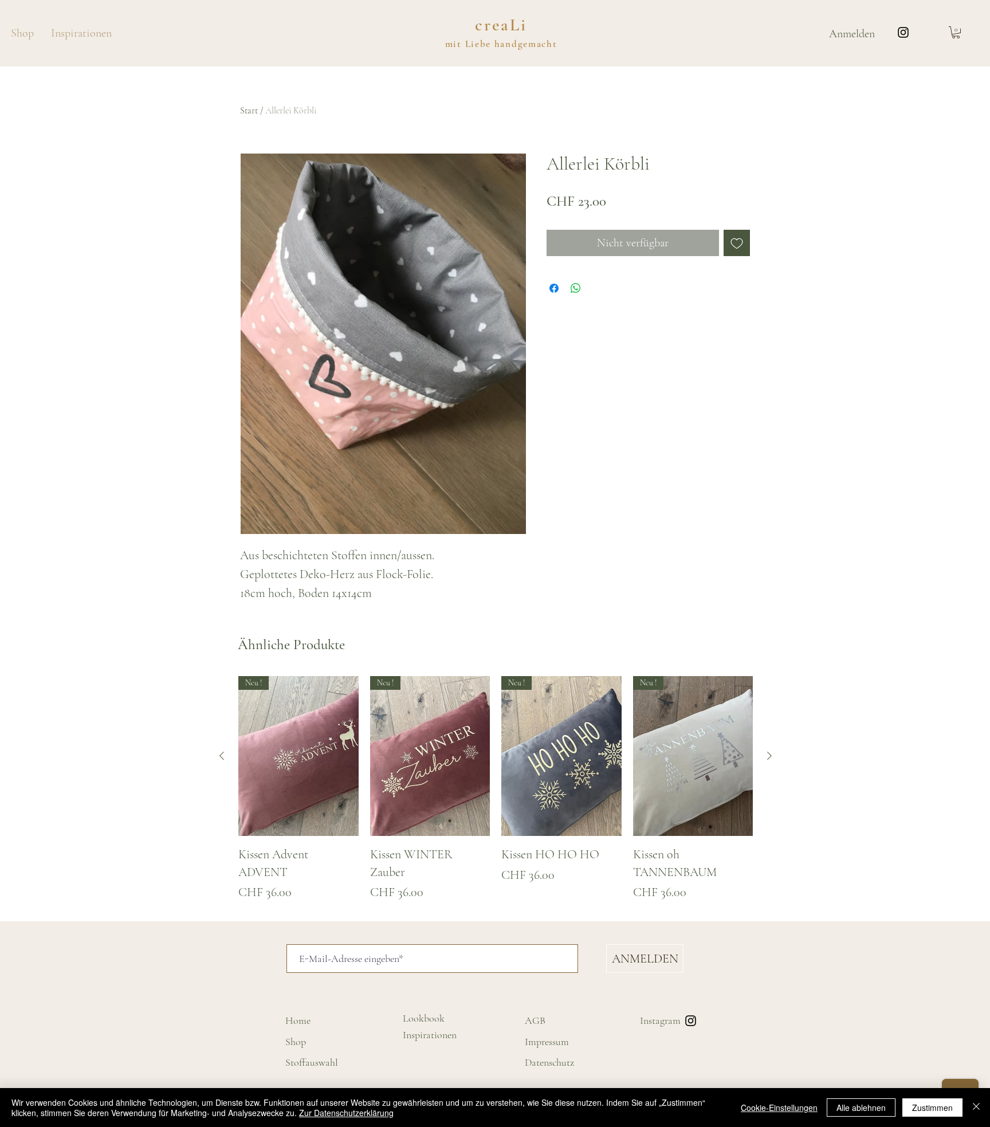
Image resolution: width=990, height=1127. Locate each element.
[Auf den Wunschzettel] (737, 243)
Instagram (660, 1020)
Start (249, 110)
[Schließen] (976, 1107)
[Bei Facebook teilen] (554, 288)
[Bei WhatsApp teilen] (576, 288)
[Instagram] (903, 32)
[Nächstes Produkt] (769, 756)
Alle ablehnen (861, 1107)
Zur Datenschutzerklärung (346, 1112)
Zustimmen (932, 1107)
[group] (495, 789)
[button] (956, 32)
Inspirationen (430, 1034)
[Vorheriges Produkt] (222, 756)
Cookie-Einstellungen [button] (779, 1107)
